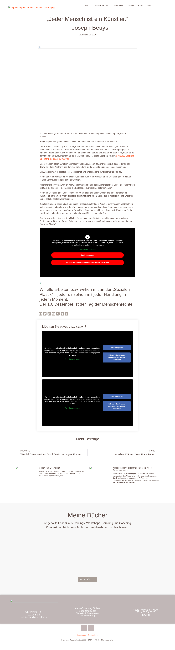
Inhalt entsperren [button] (87, 255)
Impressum (81, 635)
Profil (140, 5)
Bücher (131, 5)
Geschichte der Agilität (49, 468)
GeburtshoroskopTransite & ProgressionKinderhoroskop (87, 613)
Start (87, 5)
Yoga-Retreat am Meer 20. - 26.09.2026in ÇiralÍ (146, 612)
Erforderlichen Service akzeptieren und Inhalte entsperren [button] (87, 262)
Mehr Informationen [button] (88, 249)
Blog (149, 5)
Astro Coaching (101, 5)
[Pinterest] (91, 628)
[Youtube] (84, 628)
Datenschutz (93, 635)
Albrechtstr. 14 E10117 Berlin (34, 615)
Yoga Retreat (118, 5)
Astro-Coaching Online (87, 608)
